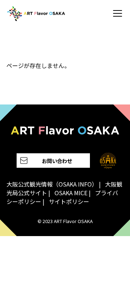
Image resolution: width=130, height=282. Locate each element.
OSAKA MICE (71, 192)
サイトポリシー (69, 201)
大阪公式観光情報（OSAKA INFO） (52, 184)
